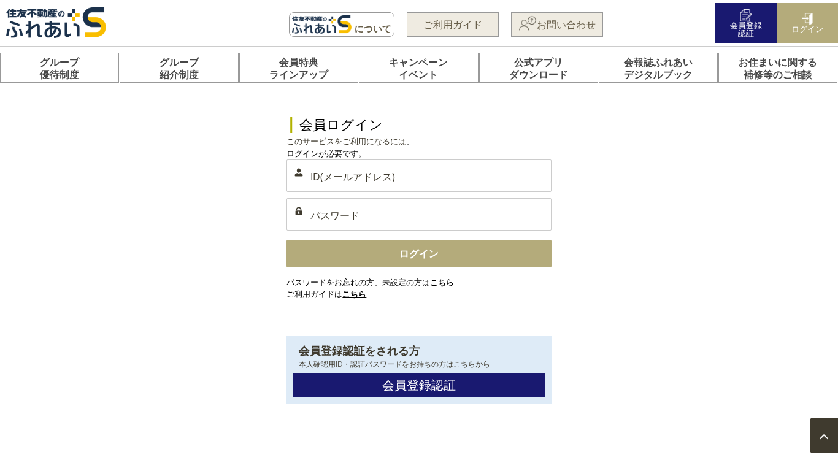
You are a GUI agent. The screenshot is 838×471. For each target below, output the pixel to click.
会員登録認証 (419, 385)
